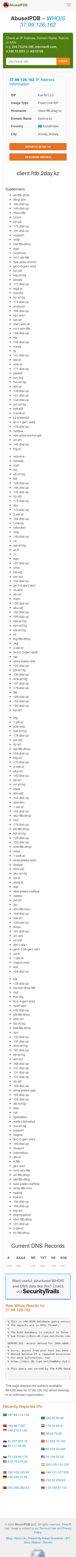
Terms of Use (48, 1528)
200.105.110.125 (57, 1464)
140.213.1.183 (17, 1430)
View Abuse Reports (38, 157)
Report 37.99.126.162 (38, 146)
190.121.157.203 (57, 1472)
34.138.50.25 (55, 1456)
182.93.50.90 (55, 1418)
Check (63, 61)
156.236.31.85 (17, 1477)
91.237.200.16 (17, 1441)
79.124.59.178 (17, 1456)
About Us (20, 1538)
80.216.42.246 (55, 1449)
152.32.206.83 (55, 1480)
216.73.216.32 (17, 1461)
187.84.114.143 (18, 1414)
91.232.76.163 (55, 1441)
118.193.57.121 (56, 1487)
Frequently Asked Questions (45, 1538)
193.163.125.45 (18, 1472)
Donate (47, 1542)
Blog (9, 1538)
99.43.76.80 (54, 1433)
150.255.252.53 (18, 1487)
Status (36, 1542)
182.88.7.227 (17, 1425)
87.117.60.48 (17, 1445)
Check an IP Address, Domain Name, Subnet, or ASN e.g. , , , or (37, 45)
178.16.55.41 (55, 1425)
